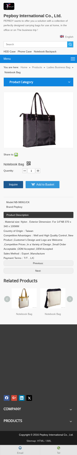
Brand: (10, 206)
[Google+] (14, 398)
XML (48, 440)
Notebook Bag (24, 314)
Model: (10, 202)
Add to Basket (45, 184)
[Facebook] (6, 398)
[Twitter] (29, 398)
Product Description (17, 215)
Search (70, 44)
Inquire (13, 184)
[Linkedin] (22, 398)
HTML (40, 440)
